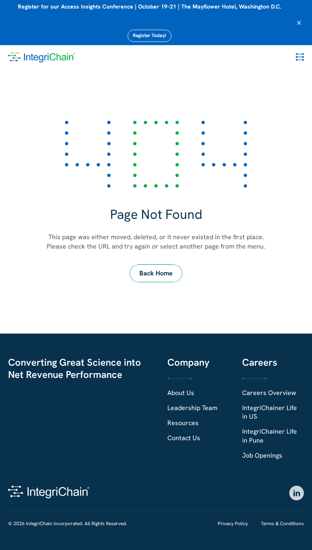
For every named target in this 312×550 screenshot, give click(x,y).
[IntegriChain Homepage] (41, 57)
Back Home (156, 273)
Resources (183, 423)
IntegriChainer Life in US (269, 412)
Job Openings (262, 455)
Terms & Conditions (282, 523)
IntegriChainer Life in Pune (269, 435)
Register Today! (149, 35)
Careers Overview (269, 392)
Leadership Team (192, 408)
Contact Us (183, 438)
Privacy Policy (233, 523)
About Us (180, 392)
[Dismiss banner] (299, 23)
